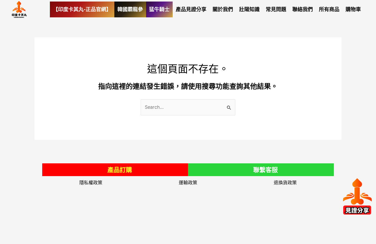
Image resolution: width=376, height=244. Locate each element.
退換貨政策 (285, 182)
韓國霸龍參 (130, 9)
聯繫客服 (265, 169)
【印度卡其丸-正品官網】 (82, 9)
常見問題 (276, 9)
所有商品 (329, 9)
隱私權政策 (90, 182)
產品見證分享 (191, 9)
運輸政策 (188, 182)
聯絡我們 (302, 9)
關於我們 (223, 9)
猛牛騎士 (159, 9)
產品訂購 (119, 169)
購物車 (353, 9)
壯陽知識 (249, 9)
